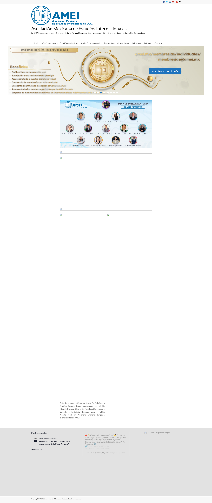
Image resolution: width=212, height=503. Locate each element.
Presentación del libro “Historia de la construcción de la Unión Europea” (54, 442)
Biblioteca (136, 43)
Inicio (36, 43)
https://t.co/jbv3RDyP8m (98, 446)
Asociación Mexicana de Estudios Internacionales (79, 28)
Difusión (147, 43)
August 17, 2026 (118, 452)
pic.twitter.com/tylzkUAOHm (97, 448)
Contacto (158, 43)
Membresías (108, 43)
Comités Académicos (69, 43)
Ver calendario (36, 449)
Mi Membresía (123, 43)
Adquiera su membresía (64, 71)
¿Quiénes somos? (49, 43)
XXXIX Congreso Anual (90, 43)
